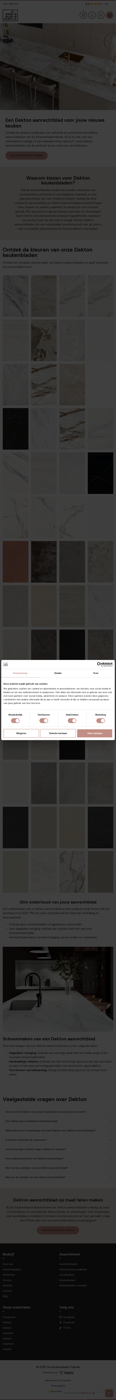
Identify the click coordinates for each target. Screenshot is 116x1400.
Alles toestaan (94, 733)
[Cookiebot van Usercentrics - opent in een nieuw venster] (99, 664)
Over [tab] (95, 673)
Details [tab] (58, 673)
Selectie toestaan (58, 733)
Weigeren (21, 733)
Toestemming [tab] (20, 673)
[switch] (43, 720)
